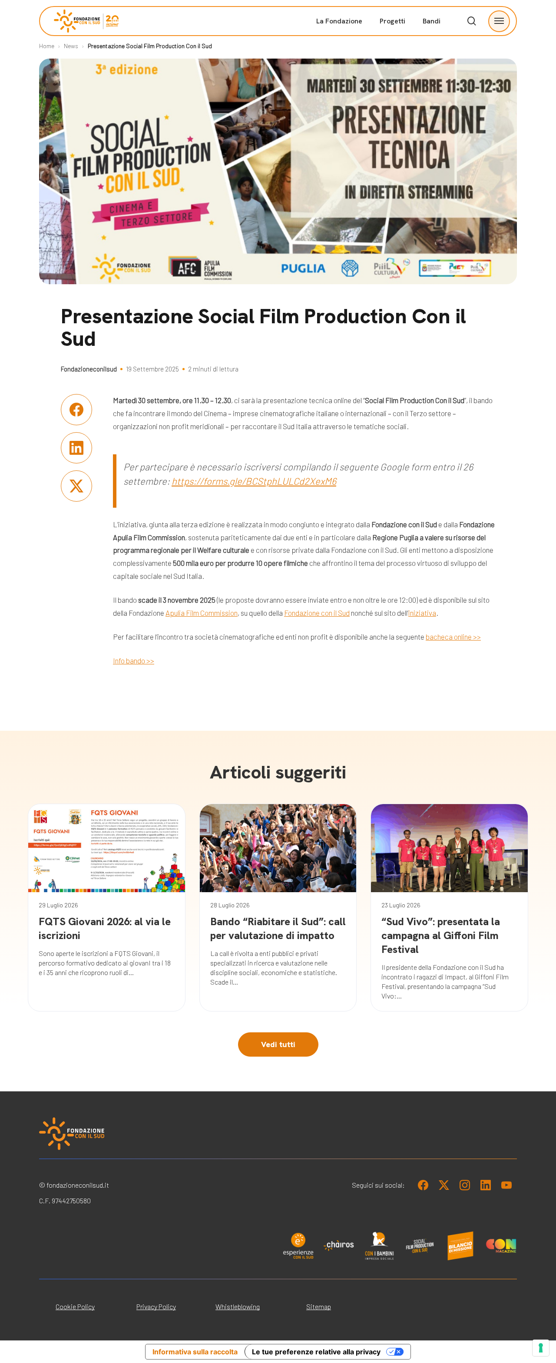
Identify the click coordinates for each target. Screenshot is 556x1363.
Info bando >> (133, 660)
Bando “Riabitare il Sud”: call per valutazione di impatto (278, 928)
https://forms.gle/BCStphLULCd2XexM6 (254, 480)
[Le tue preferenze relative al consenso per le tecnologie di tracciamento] (541, 1348)
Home (46, 45)
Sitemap (318, 1306)
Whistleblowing (237, 1306)
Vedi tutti (278, 1044)
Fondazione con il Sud (317, 612)
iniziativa (422, 612)
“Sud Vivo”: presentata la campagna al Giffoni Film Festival (440, 935)
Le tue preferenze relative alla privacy (316, 1351)
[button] (499, 21)
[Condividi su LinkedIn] (76, 447)
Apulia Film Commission (201, 612)
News (71, 45)
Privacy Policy (156, 1306)
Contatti (449, 135)
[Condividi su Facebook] (76, 409)
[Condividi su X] (76, 486)
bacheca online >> (453, 636)
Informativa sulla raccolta (195, 1351)
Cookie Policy (75, 1306)
